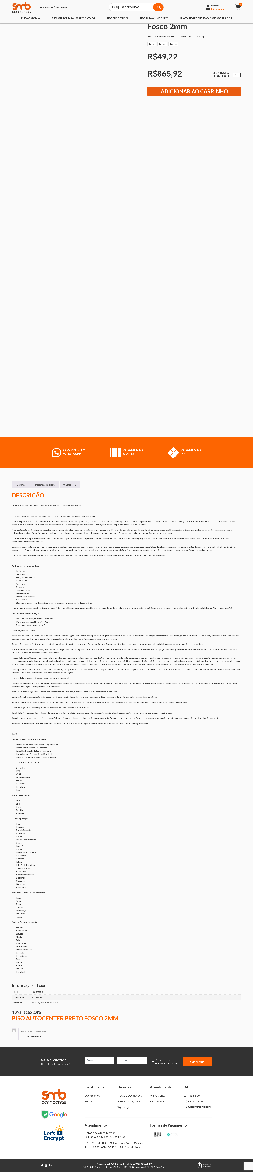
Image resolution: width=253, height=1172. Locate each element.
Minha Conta (157, 1095)
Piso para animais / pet (154, 18)
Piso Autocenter (117, 18)
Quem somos (92, 1095)
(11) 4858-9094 (192, 1095)
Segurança (123, 1107)
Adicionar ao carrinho (194, 91)
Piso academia (30, 18)
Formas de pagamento (130, 1101)
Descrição (22, 484)
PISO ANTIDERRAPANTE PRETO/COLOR (73, 18)
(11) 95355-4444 (53, 7)
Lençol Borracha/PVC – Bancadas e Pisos (206, 18)
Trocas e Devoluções (129, 1095)
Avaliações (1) (69, 484)
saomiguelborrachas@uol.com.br (197, 1106)
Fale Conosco (158, 1101)
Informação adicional (45, 484)
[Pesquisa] (158, 7)
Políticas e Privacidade (166, 1063)
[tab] (22, 484)
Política (89, 1101)
